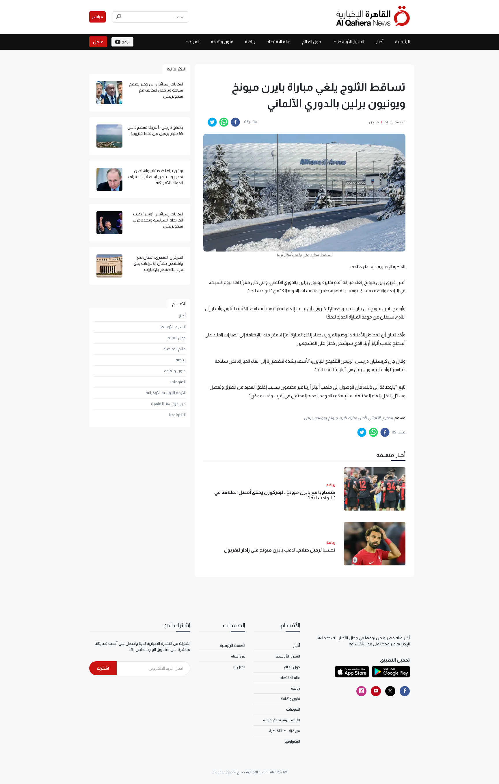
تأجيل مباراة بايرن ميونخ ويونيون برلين (335, 418)
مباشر (97, 16)
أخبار (379, 41)
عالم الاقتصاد (279, 41)
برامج (126, 42)
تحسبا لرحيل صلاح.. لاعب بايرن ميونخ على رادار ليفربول (279, 550)
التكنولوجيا (177, 415)
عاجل (98, 41)
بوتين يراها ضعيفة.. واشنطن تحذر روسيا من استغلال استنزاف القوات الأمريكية (155, 176)
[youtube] (376, 691)
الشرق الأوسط (350, 41)
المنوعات (178, 382)
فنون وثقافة (222, 41)
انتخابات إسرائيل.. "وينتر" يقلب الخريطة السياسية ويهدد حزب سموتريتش (158, 220)
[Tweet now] (390, 691)
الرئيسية (402, 41)
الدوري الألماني (380, 418)
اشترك (103, 668)
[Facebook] (405, 691)
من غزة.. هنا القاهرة (168, 404)
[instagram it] (361, 691)
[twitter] (212, 122)
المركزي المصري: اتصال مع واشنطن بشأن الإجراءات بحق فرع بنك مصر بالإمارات (158, 263)
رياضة (250, 41)
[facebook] (235, 122)
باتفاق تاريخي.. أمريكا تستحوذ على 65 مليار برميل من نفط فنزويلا (155, 130)
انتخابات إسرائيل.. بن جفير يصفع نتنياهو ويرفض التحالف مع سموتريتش (156, 90)
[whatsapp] (223, 122)
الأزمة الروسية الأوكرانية (166, 393)
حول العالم (311, 41)
